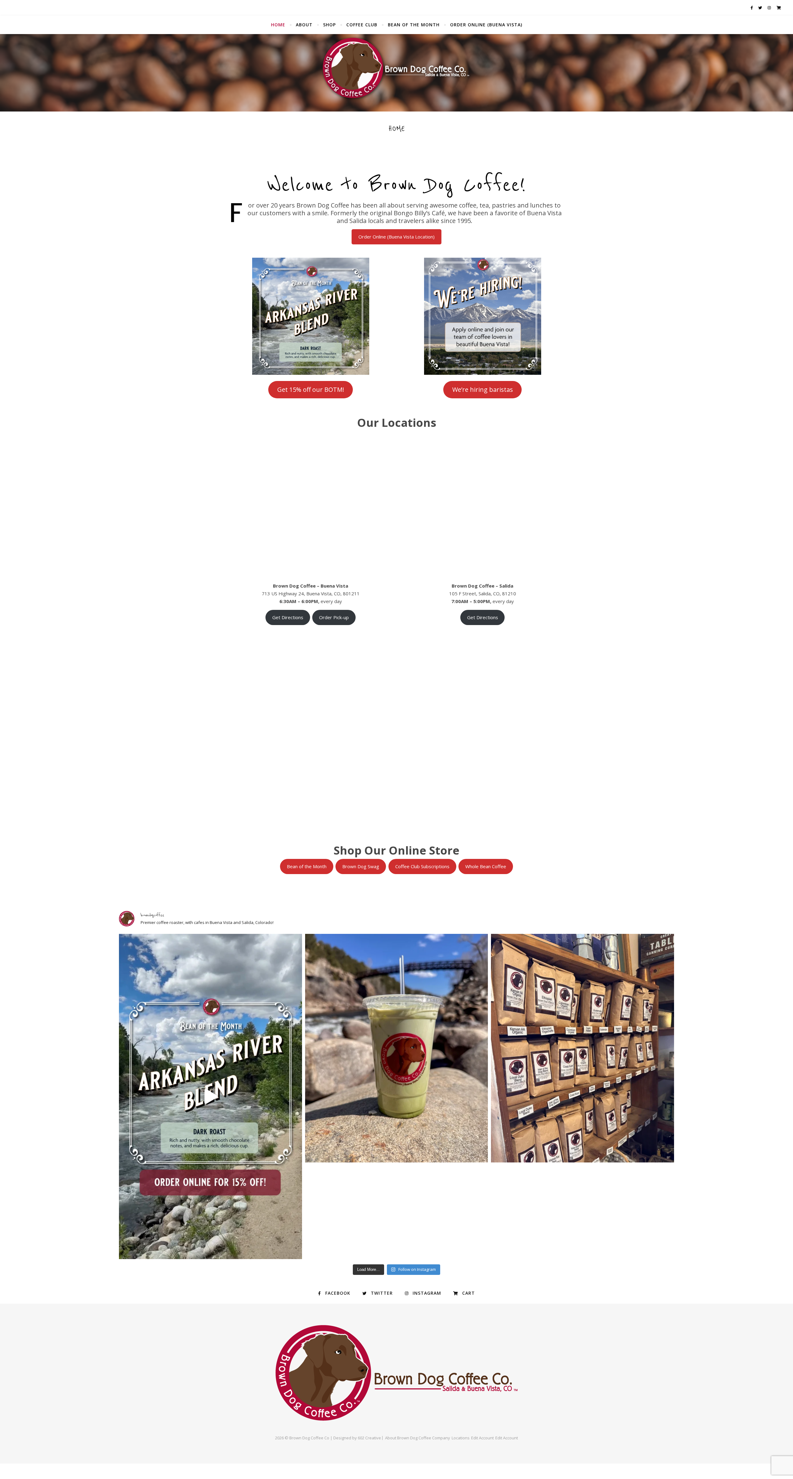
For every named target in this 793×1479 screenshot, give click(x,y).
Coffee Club (361, 25)
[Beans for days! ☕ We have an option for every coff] (582, 1048)
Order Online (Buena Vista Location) (396, 237)
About (304, 25)
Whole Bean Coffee (485, 866)
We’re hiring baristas (482, 389)
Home (278, 25)
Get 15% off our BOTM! (310, 389)
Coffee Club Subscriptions (422, 866)
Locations (461, 1438)
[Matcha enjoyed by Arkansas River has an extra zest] (396, 1048)
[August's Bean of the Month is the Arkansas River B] (210, 1096)
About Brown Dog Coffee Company (417, 1438)
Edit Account (482, 1438)
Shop (329, 25)
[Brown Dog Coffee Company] (396, 73)
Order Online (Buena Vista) (486, 25)
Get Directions (287, 617)
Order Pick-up (334, 617)
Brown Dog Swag (360, 866)
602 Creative (369, 1438)
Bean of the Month (414, 25)
